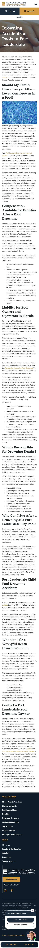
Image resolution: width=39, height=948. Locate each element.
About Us (6, 845)
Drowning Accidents (10, 818)
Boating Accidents (9, 810)
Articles (5, 853)
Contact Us (6, 857)
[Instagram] (5, 890)
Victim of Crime (8, 830)
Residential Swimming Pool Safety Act (19, 368)
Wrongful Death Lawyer (12, 834)
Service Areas (7, 861)
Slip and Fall (7, 826)
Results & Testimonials (11, 849)
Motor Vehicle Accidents (12, 802)
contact (5, 77)
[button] (36, 4)
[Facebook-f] (11, 890)
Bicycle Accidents (9, 806)
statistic (5, 605)
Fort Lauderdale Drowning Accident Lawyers (18, 751)
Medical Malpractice (10, 822)
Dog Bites (6, 814)
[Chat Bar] (19, 944)
